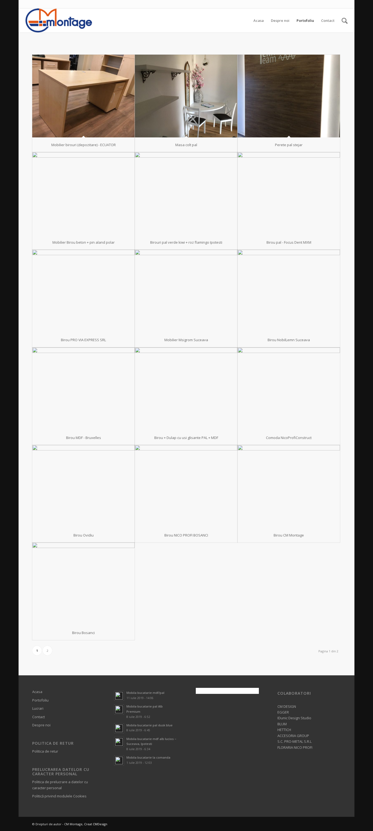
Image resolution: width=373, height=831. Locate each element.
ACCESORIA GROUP (293, 735)
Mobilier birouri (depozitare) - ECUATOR (83, 144)
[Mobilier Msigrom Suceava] (186, 291)
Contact (38, 716)
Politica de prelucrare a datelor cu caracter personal (60, 784)
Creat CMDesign (95, 824)
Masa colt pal (186, 144)
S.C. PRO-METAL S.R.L (294, 741)
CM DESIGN (286, 706)
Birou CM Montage (289, 535)
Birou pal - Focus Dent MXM (289, 242)
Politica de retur (45, 751)
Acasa (37, 691)
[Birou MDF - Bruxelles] (83, 388)
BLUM (282, 723)
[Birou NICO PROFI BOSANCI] (186, 486)
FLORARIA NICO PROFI (294, 747)
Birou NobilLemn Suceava (289, 339)
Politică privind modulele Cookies (59, 796)
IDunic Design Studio (294, 717)
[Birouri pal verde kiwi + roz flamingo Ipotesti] (186, 193)
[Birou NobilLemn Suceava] (289, 291)
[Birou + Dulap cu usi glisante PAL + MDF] (186, 388)
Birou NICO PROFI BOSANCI (186, 535)
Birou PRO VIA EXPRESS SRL (83, 339)
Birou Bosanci (83, 632)
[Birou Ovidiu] (83, 486)
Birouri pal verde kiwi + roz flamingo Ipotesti (186, 242)
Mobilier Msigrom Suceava (186, 339)
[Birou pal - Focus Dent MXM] (289, 193)
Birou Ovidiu (83, 535)
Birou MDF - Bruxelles (83, 437)
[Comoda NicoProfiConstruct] (289, 388)
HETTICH (284, 729)
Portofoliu (40, 700)
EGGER (283, 712)
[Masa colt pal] (186, 96)
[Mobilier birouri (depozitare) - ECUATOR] (83, 96)
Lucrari (37, 708)
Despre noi (41, 725)
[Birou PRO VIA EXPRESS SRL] (83, 291)
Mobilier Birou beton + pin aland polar (83, 242)
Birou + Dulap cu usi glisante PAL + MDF (186, 437)
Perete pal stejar (289, 144)
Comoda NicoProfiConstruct (289, 437)
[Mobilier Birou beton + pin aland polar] (83, 193)
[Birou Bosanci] (83, 584)
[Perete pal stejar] (289, 96)
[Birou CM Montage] (289, 486)
